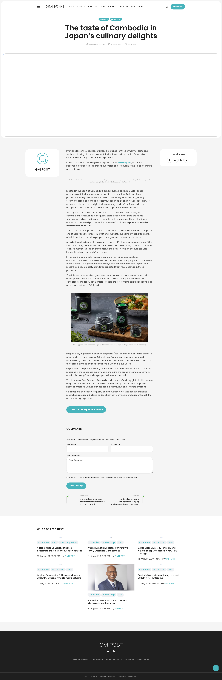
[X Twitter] (186, 160)
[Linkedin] (108, 650)
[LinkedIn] (181, 160)
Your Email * (116, 444)
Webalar (133, 676)
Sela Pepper (124, 162)
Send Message (76, 485)
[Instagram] (114, 650)
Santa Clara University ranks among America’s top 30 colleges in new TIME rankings (157, 550)
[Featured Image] (60, 537)
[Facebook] (169, 160)
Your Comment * (74, 455)
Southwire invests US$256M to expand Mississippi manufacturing (107, 602)
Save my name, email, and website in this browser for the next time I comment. (103, 477)
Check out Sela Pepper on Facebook (86, 409)
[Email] (175, 160)
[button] (38, 6)
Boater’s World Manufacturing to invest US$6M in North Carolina (158, 576)
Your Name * (72, 444)
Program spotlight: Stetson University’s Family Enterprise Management (108, 549)
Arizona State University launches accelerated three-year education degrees (59, 549)
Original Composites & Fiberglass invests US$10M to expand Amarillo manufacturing (59, 576)
